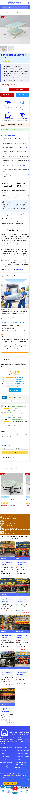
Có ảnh (22, 401)
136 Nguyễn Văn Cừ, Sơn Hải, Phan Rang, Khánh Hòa (15, 170)
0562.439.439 (6, 573)
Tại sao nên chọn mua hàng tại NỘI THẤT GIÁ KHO (15, 209)
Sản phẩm (4, 12)
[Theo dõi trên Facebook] (2, 766)
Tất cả (4, 397)
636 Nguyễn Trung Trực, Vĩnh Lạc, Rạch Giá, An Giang (14, 152)
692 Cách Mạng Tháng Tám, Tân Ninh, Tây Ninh (14, 156)
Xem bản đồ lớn (10, 576)
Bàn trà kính (20, 12)
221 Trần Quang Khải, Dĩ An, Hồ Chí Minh (13, 165)
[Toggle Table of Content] (25, 202)
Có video (15, 401)
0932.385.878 (6, 681)
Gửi (15, 452)
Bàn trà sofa (11, 12)
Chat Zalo (22, 95)
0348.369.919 (21, 683)
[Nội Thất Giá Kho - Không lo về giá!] (15, 3)
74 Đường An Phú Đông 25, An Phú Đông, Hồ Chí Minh (15, 161)
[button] (2, 3)
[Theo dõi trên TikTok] (5, 766)
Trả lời (5, 410)
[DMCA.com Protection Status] (23, 787)
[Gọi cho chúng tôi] (8, 766)
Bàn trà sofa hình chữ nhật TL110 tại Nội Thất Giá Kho (15, 205)
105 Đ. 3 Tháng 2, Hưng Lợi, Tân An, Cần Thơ (13, 143)
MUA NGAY (19, 90)
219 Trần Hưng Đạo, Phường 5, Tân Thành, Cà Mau (14, 139)
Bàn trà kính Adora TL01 (7, 500)
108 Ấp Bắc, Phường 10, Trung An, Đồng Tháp (14, 147)
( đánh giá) (15, 61)
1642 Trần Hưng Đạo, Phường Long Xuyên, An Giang (14, 175)
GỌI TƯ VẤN (7, 95)
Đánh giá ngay (15, 390)
